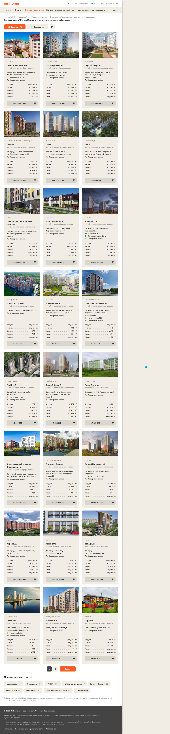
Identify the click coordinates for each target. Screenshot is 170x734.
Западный (90, 544)
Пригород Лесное (54, 464)
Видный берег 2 (53, 385)
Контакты (8, 729)
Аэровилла (51, 544)
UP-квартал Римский (17, 65)
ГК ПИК (52, 684)
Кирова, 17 (12, 544)
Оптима (10, 144)
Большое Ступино (15, 303)
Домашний (12, 620)
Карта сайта (51, 729)
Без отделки (33, 690)
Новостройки (14, 684)
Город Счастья (92, 385)
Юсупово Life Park (54, 221)
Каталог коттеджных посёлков (60, 10)
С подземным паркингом (58, 690)
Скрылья (89, 620)
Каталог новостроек (34, 10)
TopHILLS (11, 385)
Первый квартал (93, 65)
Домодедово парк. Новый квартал (19, 222)
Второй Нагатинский (95, 464)
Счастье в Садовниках (96, 303)
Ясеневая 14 (91, 221)
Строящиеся (34, 684)
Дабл (87, 144)
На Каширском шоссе (74, 684)
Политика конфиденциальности (29, 729)
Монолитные (13, 690)
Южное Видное (53, 303)
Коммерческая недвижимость (91, 10)
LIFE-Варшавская (54, 65)
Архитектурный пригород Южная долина (19, 465)
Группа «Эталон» (99, 684)
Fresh (48, 144)
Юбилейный (51, 620)
